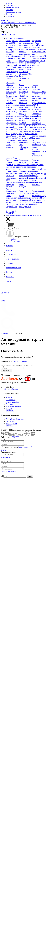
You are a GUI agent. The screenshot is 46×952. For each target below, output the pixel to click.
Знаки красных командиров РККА (13, 119)
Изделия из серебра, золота (36, 43)
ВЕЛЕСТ (15, 437)
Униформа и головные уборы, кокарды (11, 194)
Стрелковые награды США (26, 205)
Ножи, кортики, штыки (11, 89)
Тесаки (28, 176)
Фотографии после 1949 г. (38, 109)
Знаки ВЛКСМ (11, 124)
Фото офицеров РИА (25, 73)
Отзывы (9, 404)
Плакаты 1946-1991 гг (24, 148)
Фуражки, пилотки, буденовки (11, 102)
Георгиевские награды (24, 42)
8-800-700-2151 (12, 211)
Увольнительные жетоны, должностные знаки (29, 52)
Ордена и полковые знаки (25, 45)
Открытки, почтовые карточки (38, 63)
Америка (9, 426)
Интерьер (29, 173)
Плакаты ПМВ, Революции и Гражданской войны (13, 62)
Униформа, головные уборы (13, 69)
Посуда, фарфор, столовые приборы (36, 88)
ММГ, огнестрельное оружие (28, 180)
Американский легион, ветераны (38, 193)
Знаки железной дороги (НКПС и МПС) (12, 129)
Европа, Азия (11, 423)
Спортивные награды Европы (24, 162)
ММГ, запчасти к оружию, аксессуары (11, 46)
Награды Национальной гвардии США (25, 201)
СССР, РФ (10, 421)
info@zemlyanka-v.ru (9, 389)
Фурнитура (31, 125)
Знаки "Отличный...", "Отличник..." (12, 138)
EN (5, 301)
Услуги (9, 397)
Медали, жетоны (25, 48)
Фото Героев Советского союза (37, 113)
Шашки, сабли (9, 86)
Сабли (29, 171)
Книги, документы (25, 66)
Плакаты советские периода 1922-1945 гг (29, 142)
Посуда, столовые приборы (38, 47)
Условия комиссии (13, 406)
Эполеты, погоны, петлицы (25, 58)
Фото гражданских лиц (24, 78)
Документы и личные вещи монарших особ (14, 168)
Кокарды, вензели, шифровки (12, 74)
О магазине (10, 400)
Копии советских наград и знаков (24, 112)
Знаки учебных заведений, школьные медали (24, 100)
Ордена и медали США (12, 205)
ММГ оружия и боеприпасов (11, 94)
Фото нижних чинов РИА (26, 69)
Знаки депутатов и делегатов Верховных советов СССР (24, 90)
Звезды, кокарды (25, 132)
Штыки (29, 178)
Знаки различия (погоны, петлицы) (25, 121)
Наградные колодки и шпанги (12, 184)
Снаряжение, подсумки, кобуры (27, 129)
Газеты (39, 151)
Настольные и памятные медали (27, 107)
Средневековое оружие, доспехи (12, 162)
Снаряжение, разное (37, 203)
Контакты (10, 411)
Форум (9, 408)
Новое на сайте (12, 402)
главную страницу (20, 361)
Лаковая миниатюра (39, 93)
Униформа (29, 182)
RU (2, 301)
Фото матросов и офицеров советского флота (36, 120)
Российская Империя (15, 419)
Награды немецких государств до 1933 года (12, 177)
